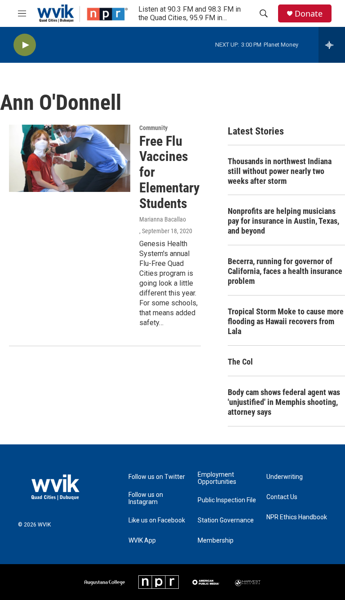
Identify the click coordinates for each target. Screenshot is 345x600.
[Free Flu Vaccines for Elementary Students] (69, 158)
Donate (309, 13)
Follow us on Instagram (145, 498)
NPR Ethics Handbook (296, 517)
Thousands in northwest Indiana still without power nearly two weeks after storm (280, 171)
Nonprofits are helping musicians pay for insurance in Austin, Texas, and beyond (283, 220)
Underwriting (284, 477)
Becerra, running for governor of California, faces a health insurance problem (285, 271)
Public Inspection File (227, 500)
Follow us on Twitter (156, 477)
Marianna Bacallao (162, 219)
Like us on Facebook (156, 520)
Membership (216, 540)
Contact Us (281, 497)
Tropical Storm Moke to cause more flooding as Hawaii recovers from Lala (286, 321)
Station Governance (226, 520)
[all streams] (331, 45)
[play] (25, 45)
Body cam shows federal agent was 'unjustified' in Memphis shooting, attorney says (284, 402)
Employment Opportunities (217, 478)
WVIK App (142, 540)
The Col (240, 361)
